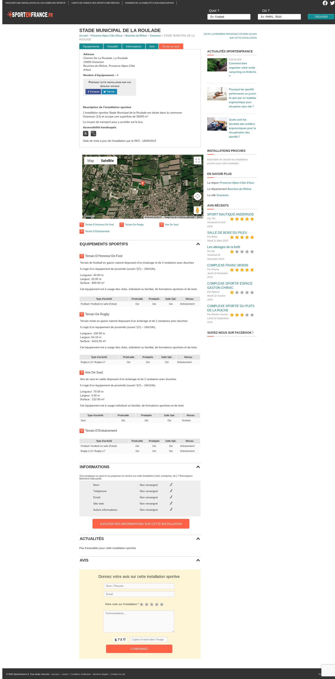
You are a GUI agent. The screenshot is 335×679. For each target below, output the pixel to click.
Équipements (91, 46)
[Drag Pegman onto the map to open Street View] (197, 210)
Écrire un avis (171, 46)
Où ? (266, 11)
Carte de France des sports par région (95, 3)
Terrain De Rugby (134, 224)
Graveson (155, 35)
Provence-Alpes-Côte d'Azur (106, 35)
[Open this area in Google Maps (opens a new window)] (89, 216)
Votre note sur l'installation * (122, 604)
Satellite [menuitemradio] (107, 161)
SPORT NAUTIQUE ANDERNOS (230, 214)
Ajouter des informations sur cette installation (141, 523)
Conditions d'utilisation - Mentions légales (89, 674)
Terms (199, 217)
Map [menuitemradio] (90, 161)
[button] (142, 184)
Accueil (83, 35)
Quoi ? (214, 11)
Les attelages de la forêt (223, 247)
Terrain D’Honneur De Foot (99, 224)
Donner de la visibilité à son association (149, 3)
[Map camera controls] (197, 196)
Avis (152, 46)
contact (64, 674)
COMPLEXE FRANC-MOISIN (227, 265)
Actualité (112, 46)
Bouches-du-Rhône (136, 35)
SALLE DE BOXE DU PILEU (227, 232)
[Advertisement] (169, 77)
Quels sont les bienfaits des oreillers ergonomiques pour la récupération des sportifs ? (242, 128)
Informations (133, 46)
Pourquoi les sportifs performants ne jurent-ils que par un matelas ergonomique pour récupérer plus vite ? (242, 98)
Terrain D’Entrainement (97, 231)
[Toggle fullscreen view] (197, 160)
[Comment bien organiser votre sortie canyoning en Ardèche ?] (217, 64)
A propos (55, 674)
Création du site (118, 674)
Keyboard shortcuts (153, 217)
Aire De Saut (171, 224)
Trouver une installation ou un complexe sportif (35, 3)
